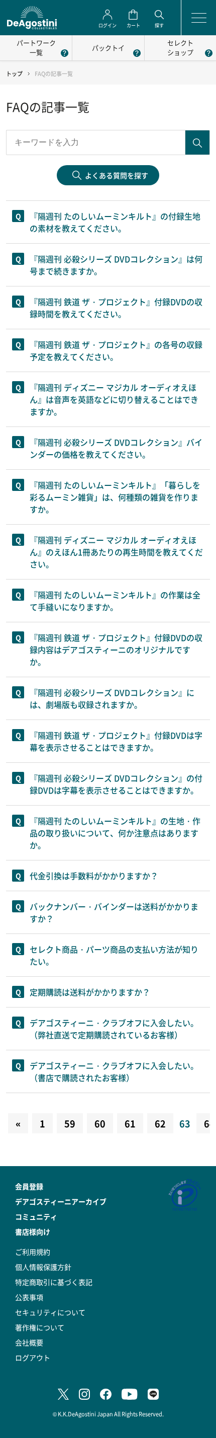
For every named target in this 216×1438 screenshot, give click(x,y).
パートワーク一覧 (36, 47)
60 (99, 1123)
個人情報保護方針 (43, 1267)
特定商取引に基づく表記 (53, 1282)
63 (184, 1123)
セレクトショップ (180, 47)
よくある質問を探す (116, 175)
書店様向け (32, 1232)
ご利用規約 (32, 1252)
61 (130, 1123)
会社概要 (29, 1342)
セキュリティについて (50, 1312)
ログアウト (32, 1357)
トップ (14, 74)
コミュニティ (36, 1216)
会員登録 (29, 1186)
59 (69, 1123)
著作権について (39, 1327)
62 (160, 1123)
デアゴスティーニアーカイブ (60, 1201)
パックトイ (108, 47)
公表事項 (29, 1297)
